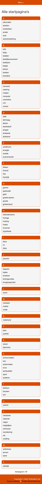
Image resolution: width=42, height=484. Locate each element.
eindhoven (7, 147)
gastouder (7, 191)
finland (5, 170)
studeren (6, 377)
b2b (4, 49)
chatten (6, 93)
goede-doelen (8, 197)
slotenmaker (8, 364)
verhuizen (7, 428)
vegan (5, 422)
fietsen (5, 167)
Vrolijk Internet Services (31, 481)
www (5, 455)
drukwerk (6, 133)
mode (5, 309)
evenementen (8, 157)
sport (5, 374)
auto (4, 35)
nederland (7, 320)
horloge (6, 218)
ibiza (5, 241)
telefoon (6, 388)
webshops (7, 449)
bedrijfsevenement (10, 59)
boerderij (6, 75)
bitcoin (5, 69)
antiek (5, 32)
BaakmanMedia (13, 481)
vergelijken (7, 425)
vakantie (6, 418)
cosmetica (7, 99)
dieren (5, 123)
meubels (6, 303)
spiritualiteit (7, 371)
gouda (5, 201)
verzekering (7, 432)
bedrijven (6, 62)
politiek (6, 333)
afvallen (6, 25)
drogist (5, 130)
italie (5, 248)
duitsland (6, 136)
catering (6, 89)
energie (6, 150)
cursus (5, 106)
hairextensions (9, 214)
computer (6, 96)
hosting (6, 221)
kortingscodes (8, 279)
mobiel (5, 306)
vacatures (7, 415)
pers (4, 330)
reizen (5, 344)
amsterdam (7, 29)
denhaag (6, 120)
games (5, 187)
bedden (6, 56)
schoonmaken (8, 357)
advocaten (7, 22)
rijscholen (7, 347)
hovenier (6, 228)
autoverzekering (9, 39)
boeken (6, 72)
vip (4, 435)
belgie (5, 65)
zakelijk (6, 466)
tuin (4, 394)
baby (5, 52)
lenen (5, 292)
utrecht (5, 405)
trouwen (6, 391)
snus (5, 367)
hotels (5, 224)
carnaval (6, 86)
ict (4, 245)
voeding (6, 438)
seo (4, 361)
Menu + (21, 2)
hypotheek (7, 231)
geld (4, 194)
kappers (6, 269)
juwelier (6, 258)
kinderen (6, 275)
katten (5, 272)
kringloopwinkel (9, 282)
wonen (5, 452)
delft (4, 116)
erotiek (5, 153)
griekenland (7, 204)
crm (4, 103)
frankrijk (6, 177)
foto (4, 174)
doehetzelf (7, 126)
